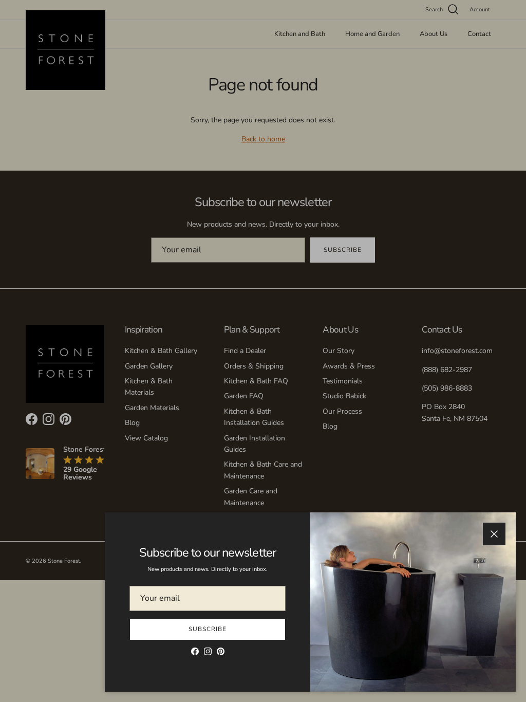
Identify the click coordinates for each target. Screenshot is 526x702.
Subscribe (208, 629)
